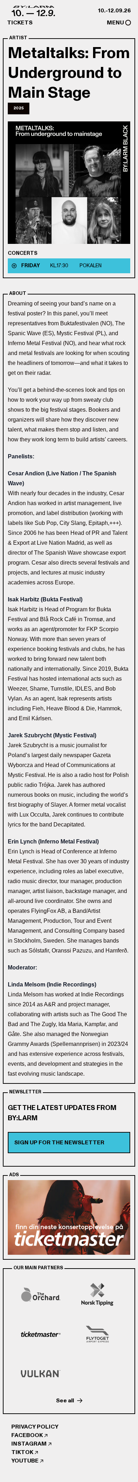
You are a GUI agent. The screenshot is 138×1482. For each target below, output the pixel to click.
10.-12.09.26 (114, 11)
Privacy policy (34, 1427)
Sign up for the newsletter (59, 1142)
